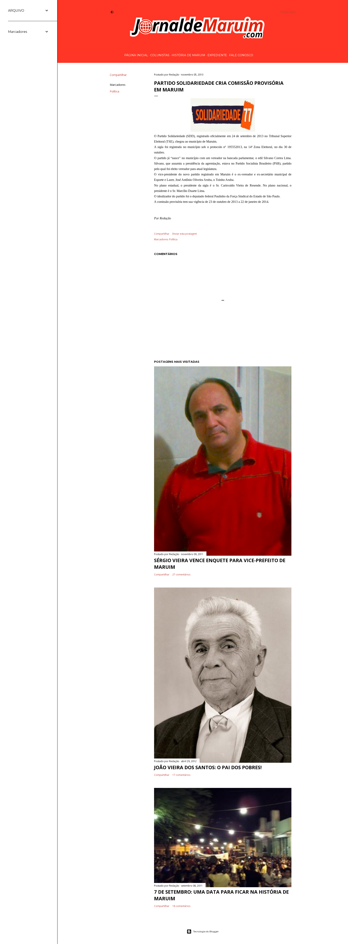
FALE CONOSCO (241, 55)
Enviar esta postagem (184, 233)
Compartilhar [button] (118, 75)
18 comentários (181, 906)
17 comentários (181, 775)
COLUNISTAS (159, 55)
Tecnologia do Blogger (206, 931)
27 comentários (181, 574)
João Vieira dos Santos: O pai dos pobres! (208, 767)
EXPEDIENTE (217, 55)
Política (114, 91)
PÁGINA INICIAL (136, 55)
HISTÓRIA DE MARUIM (188, 55)
